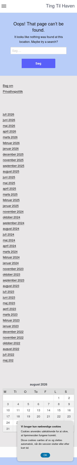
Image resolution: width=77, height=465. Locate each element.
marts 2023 (10, 314)
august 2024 (11, 228)
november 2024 (13, 211)
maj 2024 (9, 240)
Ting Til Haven (60, 5)
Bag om (8, 85)
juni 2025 (9, 177)
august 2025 (11, 171)
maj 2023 (9, 303)
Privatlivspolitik (13, 91)
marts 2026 (10, 137)
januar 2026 (11, 148)
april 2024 (9, 246)
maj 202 (8, 360)
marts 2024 (10, 251)
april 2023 (9, 309)
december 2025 (13, 154)
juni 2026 (9, 120)
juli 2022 (8, 354)
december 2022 (13, 331)
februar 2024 (11, 257)
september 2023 (13, 280)
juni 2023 (9, 297)
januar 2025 (11, 206)
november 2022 (13, 337)
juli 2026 (8, 114)
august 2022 (11, 349)
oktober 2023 (11, 274)
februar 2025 (11, 200)
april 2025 (9, 188)
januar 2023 (11, 326)
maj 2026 (9, 125)
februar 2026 (11, 143)
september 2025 (13, 165)
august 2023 (11, 286)
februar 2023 (11, 320)
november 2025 (13, 160)
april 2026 (9, 131)
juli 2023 (8, 291)
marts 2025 (10, 194)
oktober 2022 (11, 343)
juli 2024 (8, 234)
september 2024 (13, 223)
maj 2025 (9, 183)
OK (45, 455)
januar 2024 (11, 263)
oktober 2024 (11, 217)
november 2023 (13, 269)
